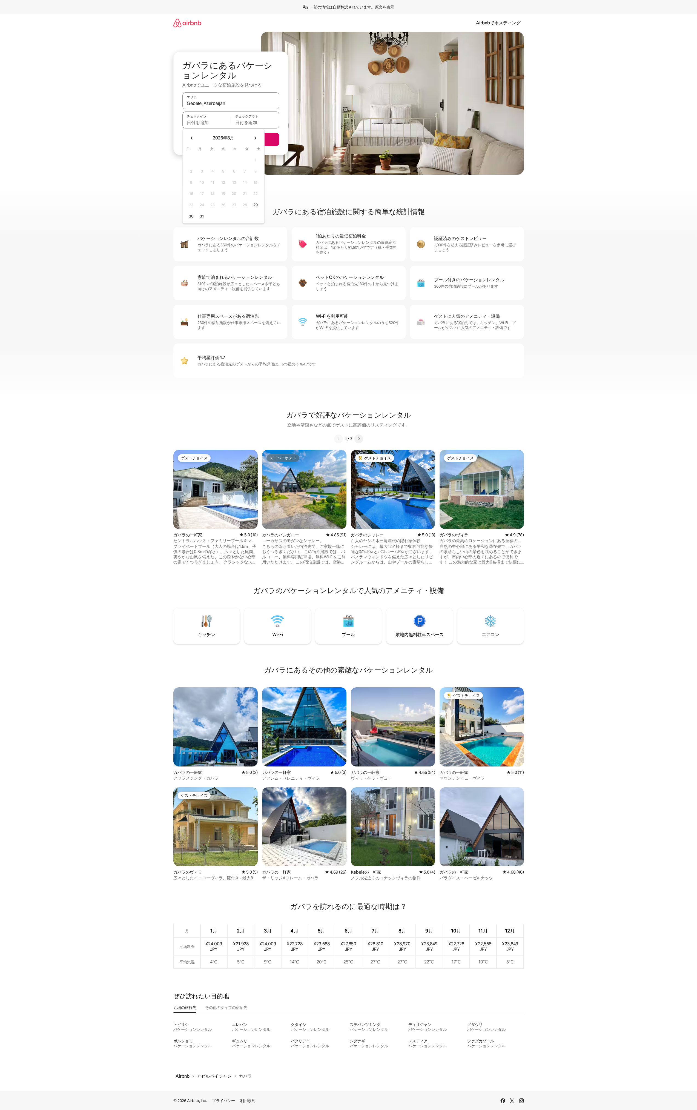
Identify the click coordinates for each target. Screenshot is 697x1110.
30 (191, 216)
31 (202, 216)
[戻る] (338, 438)
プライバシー (223, 1100)
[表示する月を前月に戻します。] (192, 138)
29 (255, 204)
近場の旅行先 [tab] (184, 1007)
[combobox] (231, 103)
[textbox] (206, 122)
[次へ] (358, 438)
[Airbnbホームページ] (187, 23)
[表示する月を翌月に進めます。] (255, 138)
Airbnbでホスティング (498, 23)
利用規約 (248, 1100)
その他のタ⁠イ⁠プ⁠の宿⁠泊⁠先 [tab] (226, 1007)
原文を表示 (384, 7)
